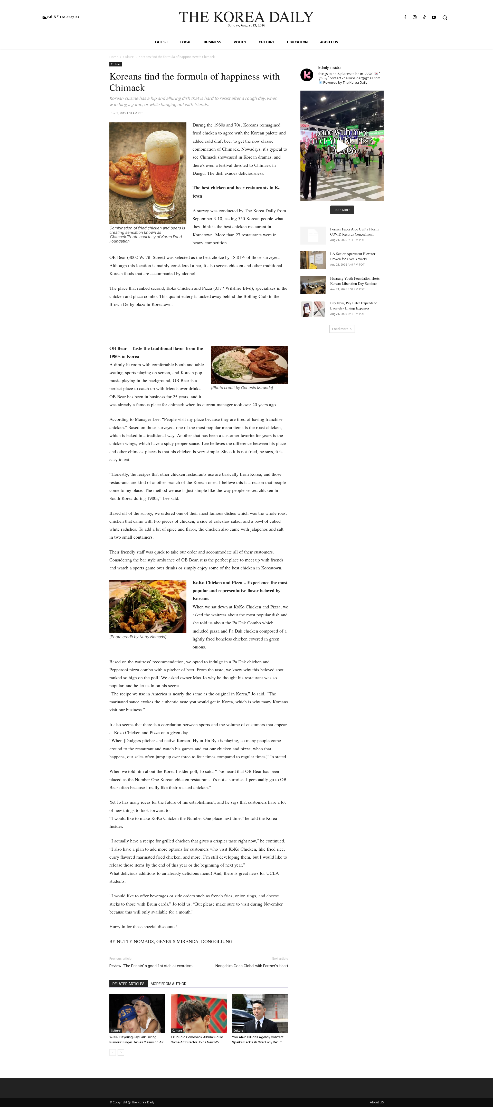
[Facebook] (405, 17)
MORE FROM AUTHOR (168, 984)
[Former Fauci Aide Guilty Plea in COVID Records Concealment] (313, 236)
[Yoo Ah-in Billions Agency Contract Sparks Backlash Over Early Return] (260, 1013)
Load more (340, 329)
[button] (445, 17)
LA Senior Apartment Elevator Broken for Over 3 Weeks (352, 256)
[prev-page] (112, 1052)
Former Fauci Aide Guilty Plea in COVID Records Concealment (354, 232)
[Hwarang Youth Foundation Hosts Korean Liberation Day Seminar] (313, 285)
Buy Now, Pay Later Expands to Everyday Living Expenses (353, 305)
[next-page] (121, 1052)
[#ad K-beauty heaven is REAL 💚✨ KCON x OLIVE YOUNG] (342, 146)
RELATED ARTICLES (128, 984)
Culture (128, 57)
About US (377, 1102)
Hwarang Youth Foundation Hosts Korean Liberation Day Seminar (355, 281)
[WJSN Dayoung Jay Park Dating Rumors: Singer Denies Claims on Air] (137, 1013)
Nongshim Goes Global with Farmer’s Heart (251, 966)
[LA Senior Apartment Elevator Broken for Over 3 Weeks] (313, 260)
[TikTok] (424, 17)
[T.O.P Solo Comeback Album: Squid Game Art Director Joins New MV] (199, 1013)
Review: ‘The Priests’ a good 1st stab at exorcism (151, 966)
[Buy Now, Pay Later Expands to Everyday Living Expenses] (313, 309)
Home (113, 57)
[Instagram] (414, 17)
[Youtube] (433, 17)
